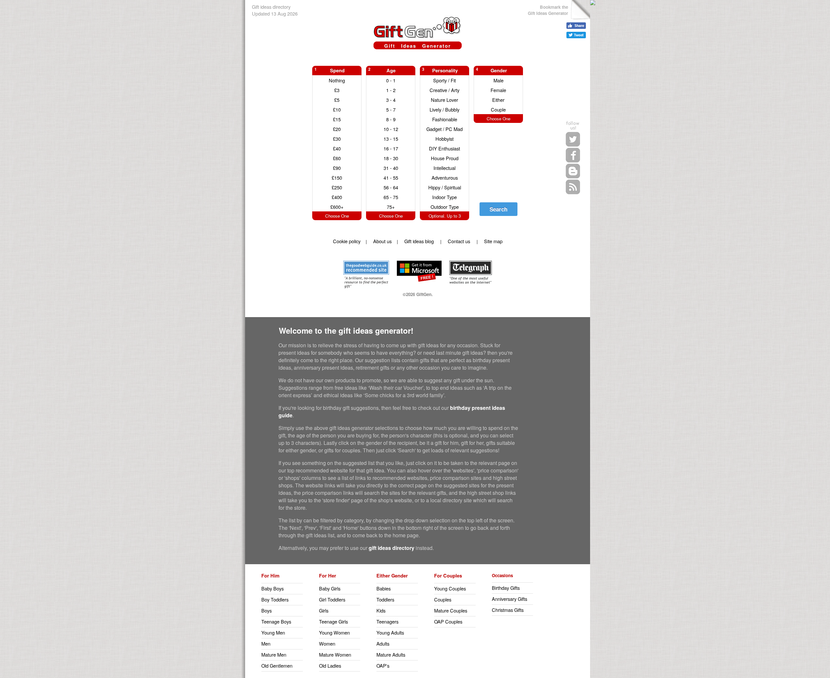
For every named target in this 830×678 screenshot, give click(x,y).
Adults (382, 643)
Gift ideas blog (419, 241)
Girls (323, 610)
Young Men (273, 632)
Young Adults (390, 632)
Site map (493, 241)
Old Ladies (330, 665)
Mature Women (335, 654)
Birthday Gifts (506, 587)
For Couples (448, 575)
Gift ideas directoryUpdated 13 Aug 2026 (275, 10)
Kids (380, 610)
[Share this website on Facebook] (576, 25)
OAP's (382, 665)
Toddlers (385, 599)
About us (382, 241)
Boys (266, 610)
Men (265, 643)
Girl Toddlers (332, 599)
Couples (442, 599)
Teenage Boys (276, 621)
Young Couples (450, 588)
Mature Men (273, 654)
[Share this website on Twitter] (576, 35)
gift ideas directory (391, 548)
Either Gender (392, 575)
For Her (327, 575)
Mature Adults (390, 654)
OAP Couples (448, 621)
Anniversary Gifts (509, 598)
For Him (270, 575)
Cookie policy (347, 241)
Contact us (459, 241)
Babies (383, 588)
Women (327, 643)
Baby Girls (329, 588)
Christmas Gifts (508, 609)
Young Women (334, 632)
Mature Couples (450, 610)
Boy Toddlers (275, 599)
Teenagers (387, 621)
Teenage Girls (333, 621)
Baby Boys (272, 588)
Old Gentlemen (276, 665)
